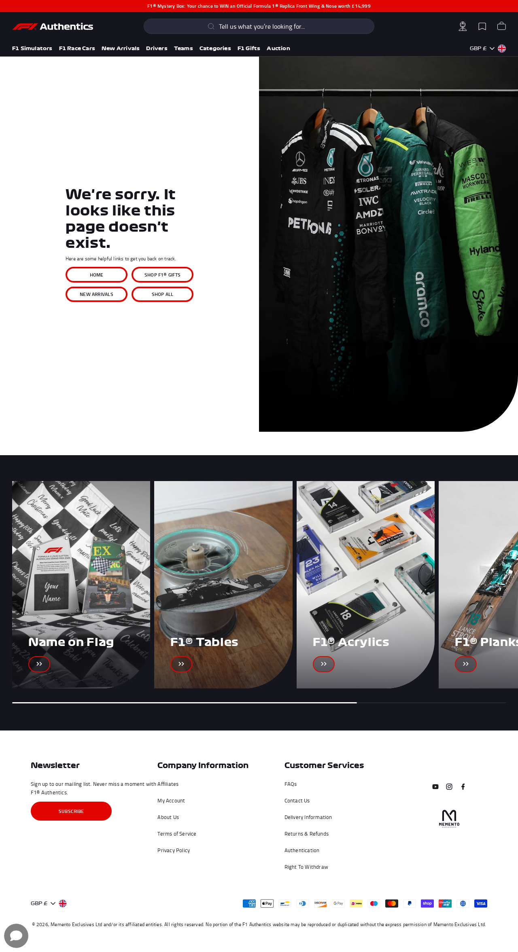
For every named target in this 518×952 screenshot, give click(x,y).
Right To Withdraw (306, 866)
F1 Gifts (249, 48)
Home (97, 274)
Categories (215, 48)
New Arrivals (121, 48)
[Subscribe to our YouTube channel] (435, 786)
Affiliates (167, 783)
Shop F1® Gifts (162, 274)
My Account (171, 800)
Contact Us (297, 800)
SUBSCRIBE (71, 811)
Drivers (156, 48)
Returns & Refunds (306, 833)
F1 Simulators (32, 48)
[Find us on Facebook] (463, 786)
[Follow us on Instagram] (449, 786)
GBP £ (478, 48)
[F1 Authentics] (52, 26)
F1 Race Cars (77, 48)
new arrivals (96, 294)
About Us (168, 817)
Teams (183, 48)
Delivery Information (308, 817)
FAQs (290, 783)
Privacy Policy (173, 850)
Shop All (163, 294)
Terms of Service (176, 833)
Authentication (302, 850)
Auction (278, 48)
